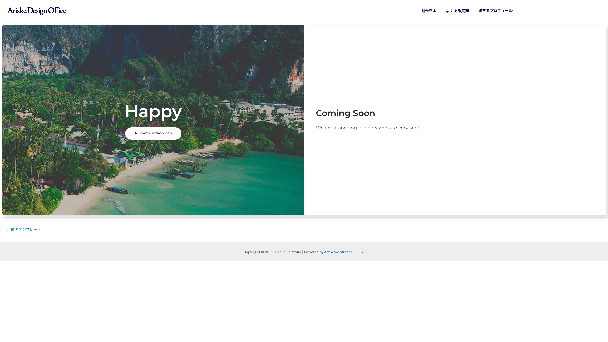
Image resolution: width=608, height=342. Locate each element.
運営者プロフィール (495, 10)
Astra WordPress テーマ (344, 252)
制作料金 (429, 10)
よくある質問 (457, 10)
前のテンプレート (23, 229)
